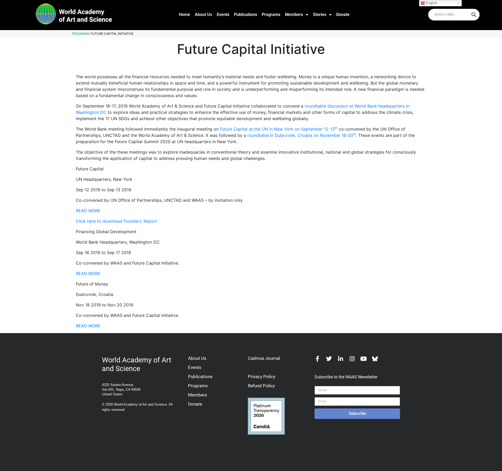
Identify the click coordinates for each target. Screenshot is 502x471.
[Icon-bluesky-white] (375, 359)
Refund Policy (261, 385)
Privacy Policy (261, 376)
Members (294, 14)
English (431, 3)
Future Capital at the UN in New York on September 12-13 (279, 129)
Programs (271, 14)
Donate (343, 14)
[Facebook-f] (317, 359)
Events (223, 14)
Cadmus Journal (264, 358)
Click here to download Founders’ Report (116, 221)
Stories (319, 14)
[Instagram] (352, 359)
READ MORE (88, 210)
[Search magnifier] (473, 14)
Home (184, 14)
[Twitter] (329, 359)
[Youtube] (363, 359)
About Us (203, 14)
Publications (245, 14)
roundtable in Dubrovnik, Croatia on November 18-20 (301, 135)
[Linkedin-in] (340, 359)
